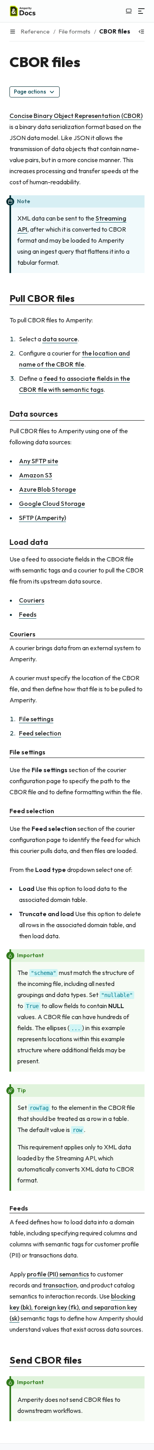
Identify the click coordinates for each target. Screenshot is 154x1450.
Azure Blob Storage (47, 489)
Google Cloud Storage (52, 503)
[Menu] (141, 11)
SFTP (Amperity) (42, 518)
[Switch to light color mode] (128, 11)
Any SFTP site (38, 461)
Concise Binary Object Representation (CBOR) (76, 116)
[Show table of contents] (141, 31)
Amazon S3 (35, 475)
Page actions (30, 91)
